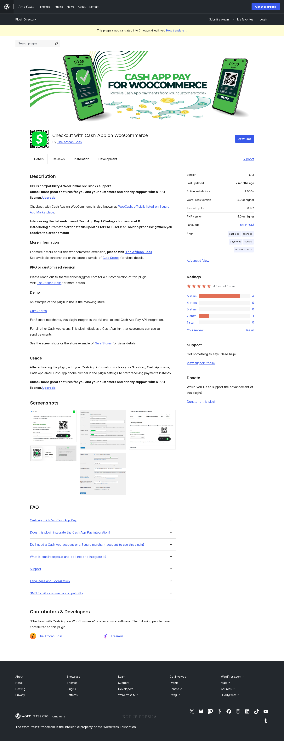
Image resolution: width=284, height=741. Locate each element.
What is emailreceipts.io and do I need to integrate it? (68, 557)
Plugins (71, 689)
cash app (234, 233)
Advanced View (198, 261)
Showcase (73, 676)
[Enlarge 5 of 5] (170, 415)
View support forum (201, 363)
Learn (121, 676)
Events (174, 682)
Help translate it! (176, 30)
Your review (195, 330)
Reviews (59, 159)
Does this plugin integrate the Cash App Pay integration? (70, 532)
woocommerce (244, 249)
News (19, 682)
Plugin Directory (25, 19)
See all (249, 330)
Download (245, 138)
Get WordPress (265, 6)
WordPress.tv (128, 695)
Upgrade (48, 198)
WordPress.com (232, 676)
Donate (176, 689)
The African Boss (69, 142)
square (248, 241)
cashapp (248, 233)
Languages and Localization (50, 581)
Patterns (72, 695)
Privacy (20, 695)
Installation (81, 159)
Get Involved (178, 676)
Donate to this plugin (201, 402)
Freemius (117, 636)
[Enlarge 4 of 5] (121, 458)
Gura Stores (111, 258)
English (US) (246, 224)
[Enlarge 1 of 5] (71, 415)
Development (107, 159)
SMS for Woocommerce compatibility (56, 593)
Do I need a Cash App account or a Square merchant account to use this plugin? (87, 544)
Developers (125, 689)
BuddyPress (230, 695)
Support (248, 159)
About (19, 676)
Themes (72, 682)
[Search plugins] (56, 43)
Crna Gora (58, 716)
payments (235, 241)
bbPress (228, 689)
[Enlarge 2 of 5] (71, 451)
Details (39, 159)
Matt (225, 682)
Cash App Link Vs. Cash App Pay (53, 520)
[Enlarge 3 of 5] (121, 415)
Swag (175, 695)
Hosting (20, 689)
